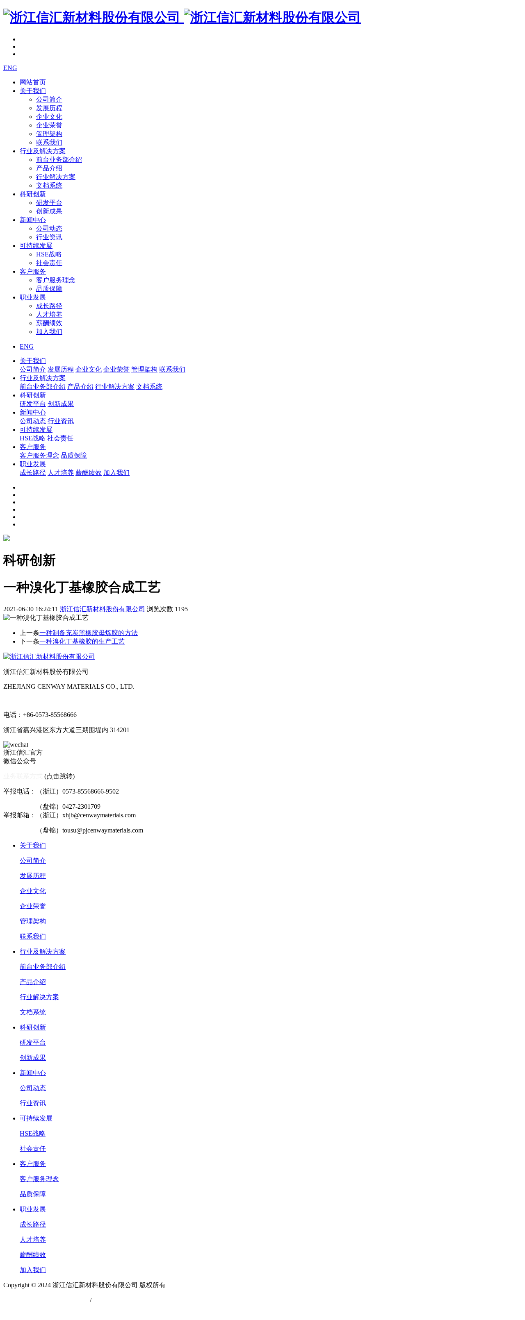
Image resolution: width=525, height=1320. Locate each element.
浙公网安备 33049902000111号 (46, 1300)
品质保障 (49, 288)
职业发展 (33, 297)
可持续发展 (36, 245)
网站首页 (33, 82)
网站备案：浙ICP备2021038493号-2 (53, 1308)
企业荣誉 (49, 125)
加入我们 (49, 331)
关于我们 (33, 90)
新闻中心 (33, 219)
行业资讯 (49, 237)
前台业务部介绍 (59, 159)
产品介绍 (49, 168)
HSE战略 (49, 254)
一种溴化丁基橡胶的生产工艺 (82, 641)
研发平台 (49, 202)
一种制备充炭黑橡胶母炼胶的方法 (88, 632)
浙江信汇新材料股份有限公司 (102, 609)
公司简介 (49, 99)
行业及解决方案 (43, 150)
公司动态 (49, 228)
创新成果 (49, 211)
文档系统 (49, 185)
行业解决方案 (55, 176)
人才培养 (49, 314)
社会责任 (49, 262)
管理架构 (49, 133)
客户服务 (33, 271)
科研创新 (33, 194)
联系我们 (49, 142)
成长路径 (49, 305)
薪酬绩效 (49, 323)
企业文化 (49, 116)
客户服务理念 (55, 280)
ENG (10, 67)
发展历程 (49, 107)
